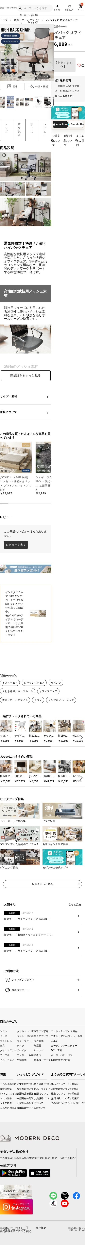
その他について (52, 1103)
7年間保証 (69, 1098)
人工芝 (54, 1040)
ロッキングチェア (34, 682)
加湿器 (37, 1045)
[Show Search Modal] (20, 8)
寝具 (2, 1045)
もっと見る (74, 904)
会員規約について (37, 1098)
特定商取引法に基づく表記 (15, 1231)
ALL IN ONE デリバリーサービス (69, 1103)
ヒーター (38, 1050)
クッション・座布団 (25, 1031)
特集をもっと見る (42, 884)
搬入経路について (37, 1084)
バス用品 (72, 1031)
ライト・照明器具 (25, 1036)
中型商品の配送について (20, 1098)
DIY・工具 (56, 1050)
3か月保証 (69, 1084)
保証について (37, 1093)
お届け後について (52, 1098)
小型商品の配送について (20, 1103)
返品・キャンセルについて (37, 1089)
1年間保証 (69, 1089)
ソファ (3, 1031)
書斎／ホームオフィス (27, 19)
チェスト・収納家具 (25, 1055)
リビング (56, 682)
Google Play (77, 124)
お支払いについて (20, 1084)
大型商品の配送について (20, 1093)
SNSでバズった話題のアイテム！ (1, 1093)
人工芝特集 (1, 1103)
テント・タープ (59, 1031)
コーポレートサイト (11, 1228)
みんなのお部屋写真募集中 (1, 1108)
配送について (52, 1093)
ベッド (3, 1036)
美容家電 (38, 1040)
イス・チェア (10, 682)
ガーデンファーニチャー (59, 1045)
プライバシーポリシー (13, 1229)
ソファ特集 (1, 1098)
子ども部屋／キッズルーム (17, 691)
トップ (4, 19)
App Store (62, 124)
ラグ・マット (24, 1040)
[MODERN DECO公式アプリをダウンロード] (68, 113)
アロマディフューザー (42, 1036)
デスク (20, 1045)
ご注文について (56, 140)
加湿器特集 (1, 1089)
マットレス (6, 1040)
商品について (52, 1084)
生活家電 (21, 1060)
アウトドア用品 (59, 1036)
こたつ (37, 1055)
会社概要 (41, 1228)
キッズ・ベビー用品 (59, 1055)
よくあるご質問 (80, 140)
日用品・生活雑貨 (59, 1060)
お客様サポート (20, 990)
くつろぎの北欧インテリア (1, 1084)
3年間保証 (69, 1093)
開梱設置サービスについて (20, 1108)
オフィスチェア (48, 691)
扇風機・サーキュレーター (42, 1060)
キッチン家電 (41, 1031)
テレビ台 (21, 1050)
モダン (38, 699)
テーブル (4, 1055)
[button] (81, 737)
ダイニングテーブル (8, 1050)
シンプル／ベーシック (61, 699)
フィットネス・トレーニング (76, 1036)
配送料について (68, 140)
